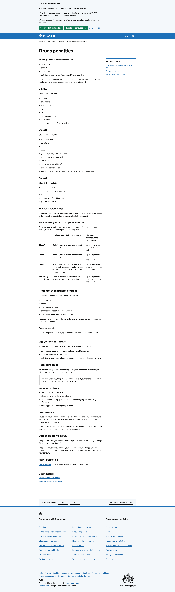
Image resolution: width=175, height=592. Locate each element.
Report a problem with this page (121, 503)
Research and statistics (115, 541)
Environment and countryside (84, 536)
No (77, 503)
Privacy (48, 573)
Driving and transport (48, 559)
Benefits (42, 527)
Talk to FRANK (45, 464)
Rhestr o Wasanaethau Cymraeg (52, 576)
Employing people (79, 532)
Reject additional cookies (76, 28)
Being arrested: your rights (115, 71)
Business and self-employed (50, 536)
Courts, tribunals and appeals (76, 42)
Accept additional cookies (51, 28)
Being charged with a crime (115, 74)
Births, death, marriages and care (53, 532)
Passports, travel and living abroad (86, 550)
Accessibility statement (71, 573)
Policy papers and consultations (119, 545)
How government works (115, 554)
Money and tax (78, 545)
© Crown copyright (128, 585)
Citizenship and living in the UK (51, 545)
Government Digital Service (78, 576)
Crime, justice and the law (55, 42)
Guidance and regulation (116, 536)
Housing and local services (83, 541)
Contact (86, 573)
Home (41, 42)
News (108, 532)
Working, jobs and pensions (83, 559)
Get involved (111, 559)
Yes (65, 503)
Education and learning (81, 527)
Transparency (111, 550)
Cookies (56, 573)
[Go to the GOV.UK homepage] (47, 36)
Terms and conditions (100, 573)
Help (41, 573)
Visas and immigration (81, 554)
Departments (111, 527)
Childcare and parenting (49, 541)
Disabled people (45, 554)
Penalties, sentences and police (50, 481)
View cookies (94, 28)
